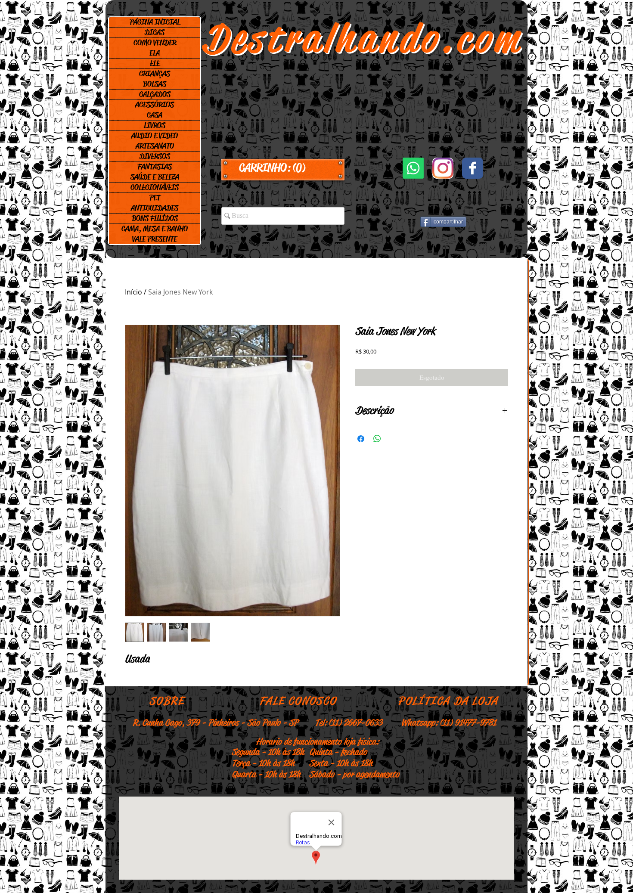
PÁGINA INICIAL (155, 22)
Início (133, 292)
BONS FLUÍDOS (155, 218)
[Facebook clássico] (472, 168)
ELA (154, 53)
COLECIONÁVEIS (154, 187)
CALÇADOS (155, 94)
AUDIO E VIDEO (154, 135)
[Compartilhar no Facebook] (361, 439)
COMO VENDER (154, 42)
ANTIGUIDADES (154, 208)
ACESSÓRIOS (154, 104)
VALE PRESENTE (154, 239)
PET (154, 197)
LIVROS (154, 125)
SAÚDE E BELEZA (154, 177)
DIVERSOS (155, 156)
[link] (283, 168)
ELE (155, 63)
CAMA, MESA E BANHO (154, 228)
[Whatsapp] (413, 168)
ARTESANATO (155, 146)
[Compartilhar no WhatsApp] (377, 439)
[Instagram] (442, 168)
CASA (154, 115)
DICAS (154, 32)
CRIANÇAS (154, 73)
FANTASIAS (154, 166)
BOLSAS (154, 84)
